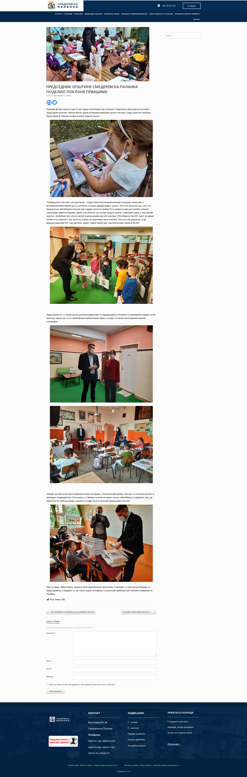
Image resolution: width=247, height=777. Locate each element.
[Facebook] (49, 102)
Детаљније (173, 744)
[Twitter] (54, 102)
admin (68, 95)
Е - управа (133, 722)
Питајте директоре (136, 739)
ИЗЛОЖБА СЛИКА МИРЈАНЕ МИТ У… (139, 612)
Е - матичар (133, 727)
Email (49, 668)
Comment (51, 633)
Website (49, 676)
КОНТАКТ (196, 19)
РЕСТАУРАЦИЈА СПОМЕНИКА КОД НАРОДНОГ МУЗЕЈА (71, 612)
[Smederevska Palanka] (62, 6)
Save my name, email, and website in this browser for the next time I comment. (82, 684)
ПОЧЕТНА (58, 14)
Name (49, 660)
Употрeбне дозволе (137, 745)
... (180, 744)
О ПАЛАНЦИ (68, 14)
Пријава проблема (136, 733)
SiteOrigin (121, 771)
